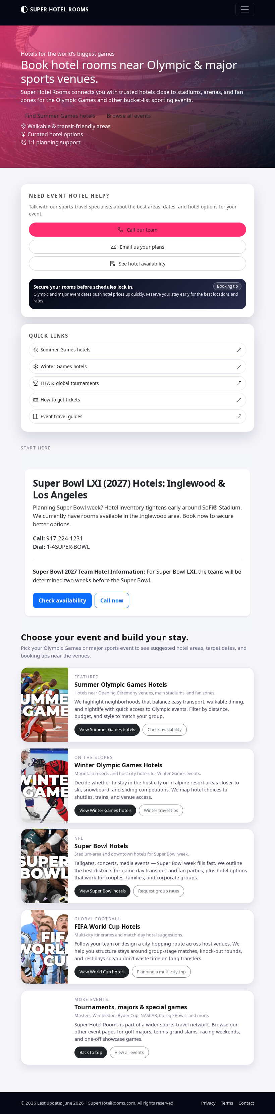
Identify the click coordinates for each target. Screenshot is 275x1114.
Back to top (90, 1052)
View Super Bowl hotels (102, 891)
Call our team (141, 230)
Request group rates (158, 891)
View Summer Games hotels (107, 729)
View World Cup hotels (101, 972)
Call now (111, 600)
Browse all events (129, 115)
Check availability (62, 600)
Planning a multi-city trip (161, 972)
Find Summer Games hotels (60, 115)
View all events (129, 1052)
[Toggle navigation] (244, 9)
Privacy (208, 1103)
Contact (246, 1103)
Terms (227, 1103)
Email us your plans (141, 247)
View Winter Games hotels (105, 810)
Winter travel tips (161, 810)
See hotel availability (141, 263)
